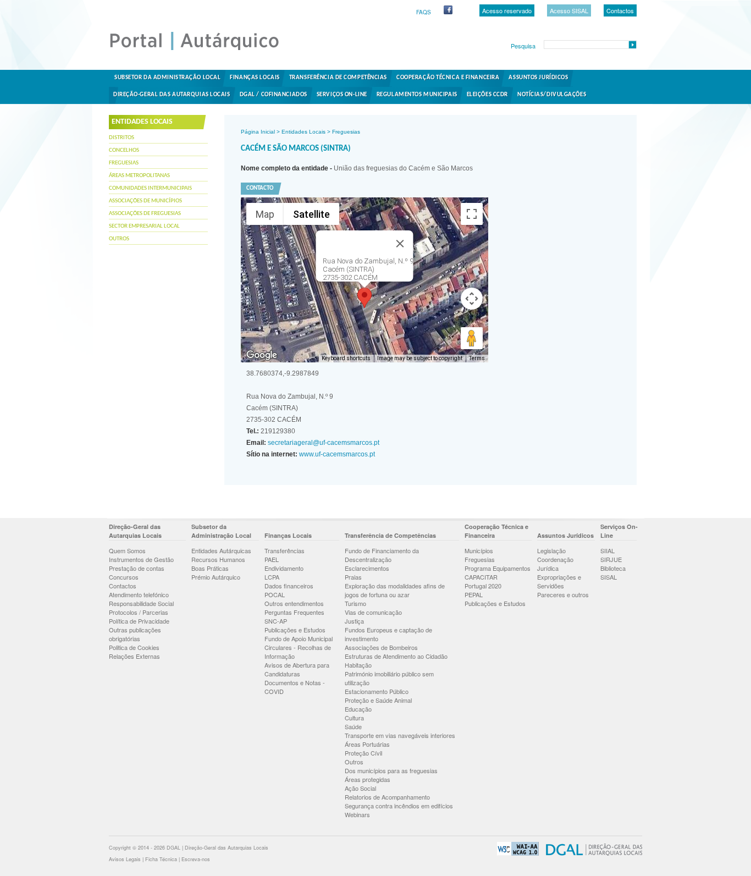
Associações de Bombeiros (381, 647)
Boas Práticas (210, 568)
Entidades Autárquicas (221, 550)
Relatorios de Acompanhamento (387, 796)
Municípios (479, 550)
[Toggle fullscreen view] (472, 214)
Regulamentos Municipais (417, 95)
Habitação (358, 664)
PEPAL (474, 594)
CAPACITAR (481, 576)
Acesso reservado (507, 10)
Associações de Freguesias (145, 214)
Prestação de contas (136, 568)
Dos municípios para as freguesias (391, 770)
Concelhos (124, 150)
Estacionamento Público (376, 691)
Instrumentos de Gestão (141, 559)
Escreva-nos (195, 859)
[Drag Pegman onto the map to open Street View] (472, 338)
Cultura (354, 717)
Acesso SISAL (569, 10)
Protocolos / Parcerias (138, 612)
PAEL (271, 559)
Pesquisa (523, 45)
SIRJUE (611, 559)
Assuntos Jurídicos (538, 78)
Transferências (284, 550)
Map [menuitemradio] (265, 214)
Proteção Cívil (363, 752)
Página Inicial (258, 132)
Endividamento (283, 568)
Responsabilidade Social (141, 603)
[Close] (400, 243)
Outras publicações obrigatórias (135, 634)
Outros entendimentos (294, 603)
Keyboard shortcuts (346, 358)
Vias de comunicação (373, 612)
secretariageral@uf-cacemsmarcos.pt (322, 443)
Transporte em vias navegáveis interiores (400, 735)
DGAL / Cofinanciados (273, 95)
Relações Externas (134, 656)
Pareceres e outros (563, 594)
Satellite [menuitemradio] (311, 214)
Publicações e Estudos (294, 629)
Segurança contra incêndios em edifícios (399, 805)
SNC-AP (275, 620)
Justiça (354, 620)
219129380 (270, 431)
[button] (364, 298)
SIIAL (607, 550)
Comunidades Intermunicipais (150, 188)
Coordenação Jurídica (555, 563)
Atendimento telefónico (139, 594)
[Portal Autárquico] (203, 49)
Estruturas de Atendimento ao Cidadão (396, 656)
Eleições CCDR (487, 95)
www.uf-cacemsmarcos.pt (336, 454)
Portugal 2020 (483, 585)
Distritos (121, 138)
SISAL (608, 576)
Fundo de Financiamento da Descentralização (382, 555)
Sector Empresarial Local (144, 226)
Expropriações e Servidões (559, 581)
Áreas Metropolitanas (139, 176)
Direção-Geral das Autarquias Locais (171, 95)
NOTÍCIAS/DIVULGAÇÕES (551, 95)
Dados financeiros (288, 585)
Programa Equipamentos (498, 568)
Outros (119, 239)
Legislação (551, 550)
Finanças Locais (254, 78)
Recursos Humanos (218, 559)
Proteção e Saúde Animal (378, 700)
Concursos (124, 576)
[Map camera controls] (472, 299)
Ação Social (360, 788)
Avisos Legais (125, 859)
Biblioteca (613, 568)
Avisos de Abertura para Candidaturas (296, 669)
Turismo (355, 603)
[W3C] (515, 853)
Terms (477, 358)
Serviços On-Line (342, 95)
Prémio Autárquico (215, 576)
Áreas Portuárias (367, 744)
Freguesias (124, 163)
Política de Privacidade (139, 620)
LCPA (271, 576)
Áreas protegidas (367, 779)
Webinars (357, 814)
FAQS (423, 12)
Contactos (620, 10)
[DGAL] (591, 853)
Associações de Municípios (145, 201)
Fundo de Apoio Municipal (298, 638)
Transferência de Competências (338, 78)
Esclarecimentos (367, 568)
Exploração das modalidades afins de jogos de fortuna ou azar (395, 590)
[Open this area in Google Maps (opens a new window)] (262, 355)
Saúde (353, 726)
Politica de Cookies (134, 647)
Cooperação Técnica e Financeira (447, 78)
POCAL (274, 594)
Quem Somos (127, 550)
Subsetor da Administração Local (167, 78)
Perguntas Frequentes (294, 612)
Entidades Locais (303, 132)
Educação (358, 708)
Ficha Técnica (161, 859)
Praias (353, 576)
